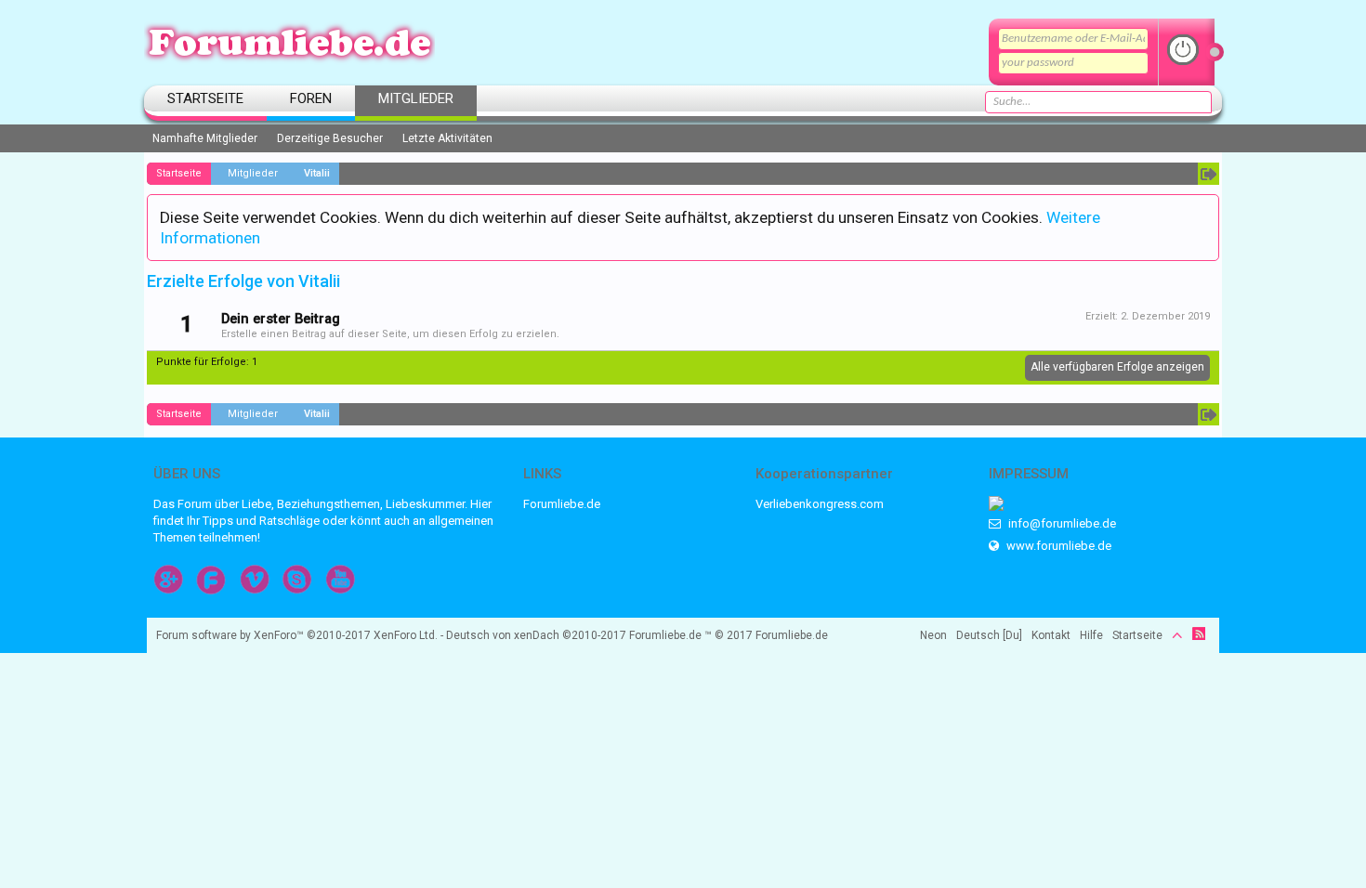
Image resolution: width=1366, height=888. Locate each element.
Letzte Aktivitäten (447, 138)
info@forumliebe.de (1060, 523)
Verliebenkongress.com (819, 504)
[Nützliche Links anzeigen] (1208, 174)
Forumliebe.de (561, 504)
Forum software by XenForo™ (297, 635)
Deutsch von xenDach (536, 635)
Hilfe (1091, 635)
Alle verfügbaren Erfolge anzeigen (1117, 366)
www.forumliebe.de (1057, 546)
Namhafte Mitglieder (204, 138)
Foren (311, 98)
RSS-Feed (1198, 633)
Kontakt (1050, 635)
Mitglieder (415, 98)
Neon (933, 635)
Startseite (205, 98)
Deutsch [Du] (989, 635)
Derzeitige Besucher (330, 138)
